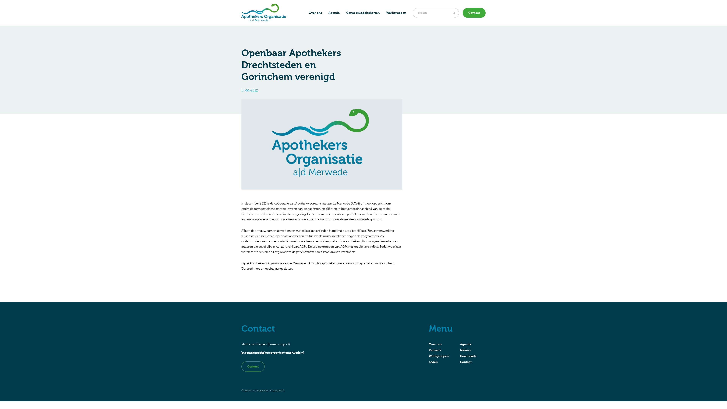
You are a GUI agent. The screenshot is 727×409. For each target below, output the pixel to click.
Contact (474, 13)
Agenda (334, 13)
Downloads (468, 356)
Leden (433, 362)
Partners (435, 350)
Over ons (315, 13)
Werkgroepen (439, 356)
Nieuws (465, 350)
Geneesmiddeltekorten (363, 13)
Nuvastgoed (276, 390)
